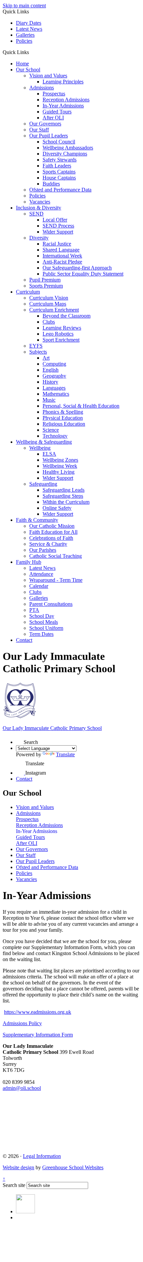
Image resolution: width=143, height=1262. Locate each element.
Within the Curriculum (66, 502)
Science (51, 430)
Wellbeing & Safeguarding (44, 442)
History (50, 382)
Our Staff (39, 129)
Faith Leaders (57, 165)
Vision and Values (48, 75)
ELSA (49, 454)
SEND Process (58, 226)
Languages (54, 388)
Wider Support (58, 232)
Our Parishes (42, 550)
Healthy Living (58, 472)
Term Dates (41, 634)
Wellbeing (40, 448)
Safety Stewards (59, 159)
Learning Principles (63, 81)
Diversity (39, 238)
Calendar (38, 586)
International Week (62, 256)
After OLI (53, 117)
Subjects (38, 352)
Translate (65, 754)
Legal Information (42, 1156)
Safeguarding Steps (63, 496)
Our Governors (45, 123)
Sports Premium (46, 286)
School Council (59, 141)
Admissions (41, 87)
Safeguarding (43, 484)
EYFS (36, 346)
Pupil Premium (45, 280)
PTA (34, 610)
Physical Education (63, 418)
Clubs (49, 322)
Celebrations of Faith (51, 538)
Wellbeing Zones (60, 460)
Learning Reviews (62, 328)
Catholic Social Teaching (55, 556)
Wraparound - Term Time (55, 580)
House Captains (59, 177)
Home (22, 63)
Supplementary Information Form (38, 1034)
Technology (55, 436)
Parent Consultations (50, 604)
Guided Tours (57, 111)
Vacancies (39, 201)
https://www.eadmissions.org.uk (37, 1012)
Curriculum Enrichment (54, 310)
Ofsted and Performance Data (60, 189)
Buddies (51, 183)
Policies (24, 41)
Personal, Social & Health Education (81, 406)
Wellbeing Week (60, 466)
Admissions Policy (22, 1023)
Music (49, 400)
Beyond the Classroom (66, 316)
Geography (54, 376)
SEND (36, 214)
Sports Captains (59, 171)
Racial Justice (57, 244)
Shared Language (61, 250)
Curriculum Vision (48, 298)
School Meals (43, 622)
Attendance (41, 574)
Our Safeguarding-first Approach (77, 268)
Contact (24, 640)
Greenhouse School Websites (72, 1167)
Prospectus (54, 93)
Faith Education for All (53, 532)
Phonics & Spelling (63, 412)
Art (46, 358)
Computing (54, 364)
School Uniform (46, 628)
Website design (18, 1167)
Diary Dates (28, 23)
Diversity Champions (65, 153)
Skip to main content (24, 5)
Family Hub (28, 562)
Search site (14, 1185)
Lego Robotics (58, 334)
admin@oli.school (22, 1088)
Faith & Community (37, 520)
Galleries (25, 35)
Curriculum (28, 292)
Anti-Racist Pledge (62, 262)
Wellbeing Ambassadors (68, 147)
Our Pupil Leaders (48, 135)
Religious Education (64, 424)
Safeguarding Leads (63, 490)
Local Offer (55, 220)
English (51, 370)
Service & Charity (48, 544)
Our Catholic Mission (51, 526)
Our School (28, 69)
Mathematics (56, 394)
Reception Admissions (66, 99)
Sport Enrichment (61, 340)
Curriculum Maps (47, 304)
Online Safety (57, 508)
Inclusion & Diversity (38, 208)
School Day (41, 616)
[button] (31, 52)
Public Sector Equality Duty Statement (83, 274)
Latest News (29, 29)
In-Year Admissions (63, 105)
